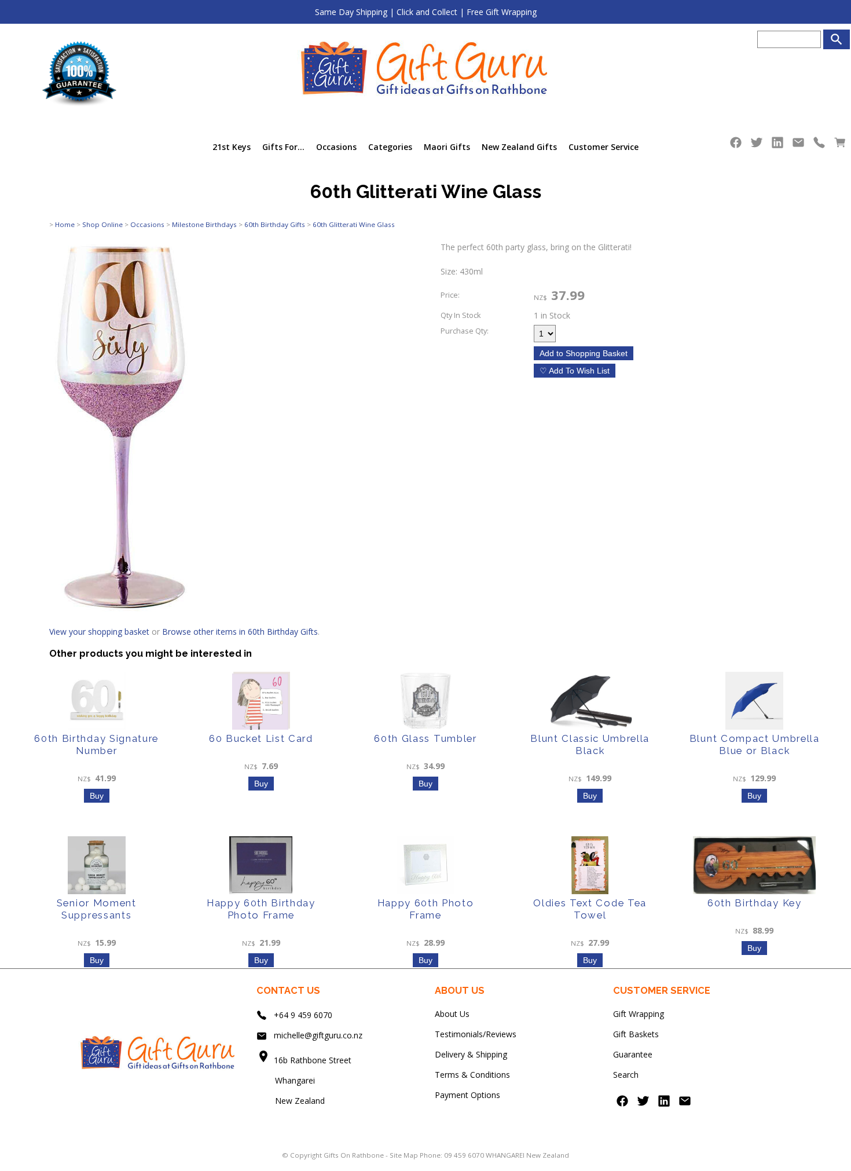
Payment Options (467, 1094)
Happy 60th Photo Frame (425, 909)
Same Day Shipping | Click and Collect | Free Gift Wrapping (426, 11)
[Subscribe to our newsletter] (798, 145)
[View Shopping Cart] (840, 145)
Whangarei (286, 1080)
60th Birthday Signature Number (96, 744)
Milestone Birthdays (204, 224)
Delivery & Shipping (471, 1054)
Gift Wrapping (638, 1013)
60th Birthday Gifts (274, 224)
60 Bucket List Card (261, 738)
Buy (97, 795)
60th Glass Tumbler (425, 738)
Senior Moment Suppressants (97, 909)
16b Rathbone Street (314, 1060)
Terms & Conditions (472, 1074)
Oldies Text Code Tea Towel (590, 909)
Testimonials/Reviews (475, 1034)
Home (65, 224)
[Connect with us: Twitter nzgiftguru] (756, 145)
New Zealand (290, 1100)
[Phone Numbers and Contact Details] (819, 145)
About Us (452, 1013)
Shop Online (102, 224)
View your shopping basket (99, 631)
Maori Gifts (447, 146)
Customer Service (603, 146)
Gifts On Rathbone (355, 1155)
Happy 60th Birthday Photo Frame (261, 909)
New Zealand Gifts (519, 146)
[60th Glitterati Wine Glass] (120, 608)
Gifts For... (283, 146)
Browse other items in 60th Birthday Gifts (240, 631)
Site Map (404, 1155)
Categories (390, 146)
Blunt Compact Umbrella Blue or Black (754, 744)
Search (626, 1074)
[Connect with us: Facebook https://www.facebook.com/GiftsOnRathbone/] (736, 145)
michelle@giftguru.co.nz (318, 1035)
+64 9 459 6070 (303, 1014)
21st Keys (231, 146)
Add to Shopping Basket (584, 353)
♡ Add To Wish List (575, 370)
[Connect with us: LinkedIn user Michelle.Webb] (777, 145)
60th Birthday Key (754, 903)
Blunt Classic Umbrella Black (590, 744)
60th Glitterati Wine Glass (354, 224)
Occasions (336, 146)
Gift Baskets (636, 1034)
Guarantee (632, 1054)
